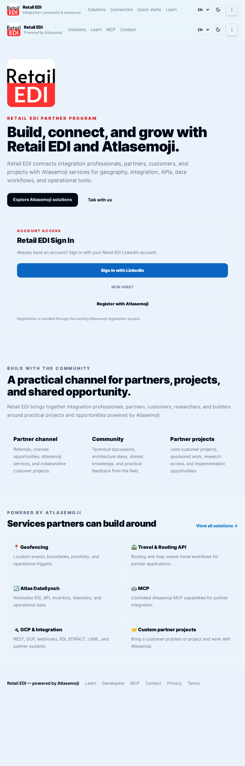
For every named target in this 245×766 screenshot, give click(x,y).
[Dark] (218, 9)
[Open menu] (232, 10)
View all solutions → (217, 525)
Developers (113, 683)
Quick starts (149, 9)
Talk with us (100, 199)
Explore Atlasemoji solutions (42, 199)
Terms (194, 683)
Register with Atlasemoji (122, 303)
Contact (128, 29)
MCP (111, 29)
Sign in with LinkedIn (122, 270)
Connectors (121, 9)
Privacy (174, 683)
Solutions (96, 9)
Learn (171, 9)
